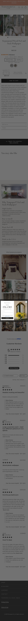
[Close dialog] (26, 302)
